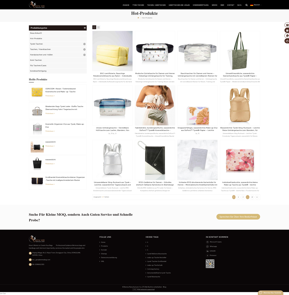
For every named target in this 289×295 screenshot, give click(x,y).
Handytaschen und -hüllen (179, 5)
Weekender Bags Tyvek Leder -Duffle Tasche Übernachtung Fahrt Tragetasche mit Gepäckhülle (64, 108)
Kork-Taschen (36, 60)
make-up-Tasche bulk (154, 265)
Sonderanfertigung (201, 5)
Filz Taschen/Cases (38, 65)
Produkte (104, 246)
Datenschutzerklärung (109, 257)
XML (102, 261)
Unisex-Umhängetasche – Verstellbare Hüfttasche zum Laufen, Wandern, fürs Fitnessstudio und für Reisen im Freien (112, 129)
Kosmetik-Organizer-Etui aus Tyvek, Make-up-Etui (64, 125)
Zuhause (126, 5)
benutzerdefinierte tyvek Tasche (159, 273)
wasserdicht (50, 142)
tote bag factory (153, 269)
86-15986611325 (38, 264)
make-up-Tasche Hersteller (156, 257)
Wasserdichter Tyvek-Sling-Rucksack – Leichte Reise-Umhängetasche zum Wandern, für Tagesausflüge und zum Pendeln (240, 129)
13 (252, 197)
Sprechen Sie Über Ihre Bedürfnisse (238, 216)
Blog (239, 5)
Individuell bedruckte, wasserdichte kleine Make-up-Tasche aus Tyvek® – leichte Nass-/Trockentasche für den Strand (240, 183)
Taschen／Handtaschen (156, 5)
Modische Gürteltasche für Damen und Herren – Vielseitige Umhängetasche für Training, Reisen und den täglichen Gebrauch (155, 74)
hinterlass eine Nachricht (272, 293)
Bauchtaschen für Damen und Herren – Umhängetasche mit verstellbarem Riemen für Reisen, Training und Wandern (197, 74)
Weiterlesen (49, 96)
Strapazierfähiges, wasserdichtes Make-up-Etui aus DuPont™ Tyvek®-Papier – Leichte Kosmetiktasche (197, 129)
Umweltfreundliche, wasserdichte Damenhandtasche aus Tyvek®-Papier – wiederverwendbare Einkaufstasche (240, 74)
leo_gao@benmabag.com (41, 260)
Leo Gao (3, 293)
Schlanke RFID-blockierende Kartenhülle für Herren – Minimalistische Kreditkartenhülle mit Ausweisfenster (197, 183)
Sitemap (104, 254)
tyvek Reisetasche (153, 277)
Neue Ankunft (36, 33)
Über (222, 5)
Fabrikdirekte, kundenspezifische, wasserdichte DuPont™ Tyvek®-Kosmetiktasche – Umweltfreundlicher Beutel (155, 129)
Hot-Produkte (36, 38)
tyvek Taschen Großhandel (156, 261)
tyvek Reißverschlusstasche (157, 254)
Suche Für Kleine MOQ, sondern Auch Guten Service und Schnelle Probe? (81, 217)
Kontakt (230, 5)
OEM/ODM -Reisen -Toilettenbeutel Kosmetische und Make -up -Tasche (60, 90)
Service (214, 5)
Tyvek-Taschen (138, 5)
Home (103, 242)
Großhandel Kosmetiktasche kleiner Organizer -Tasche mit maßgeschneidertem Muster (65, 178)
